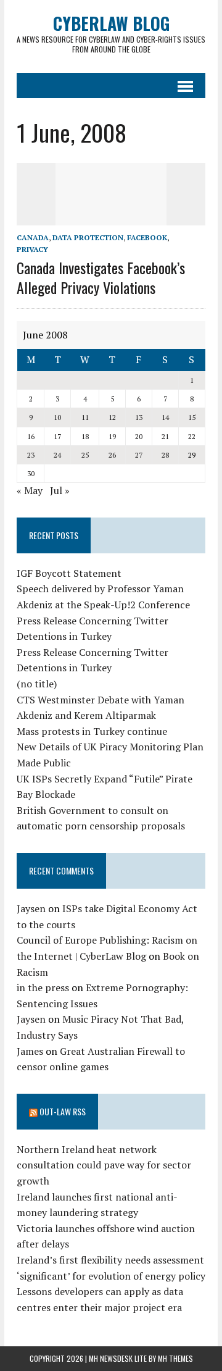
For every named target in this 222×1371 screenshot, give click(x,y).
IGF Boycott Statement (69, 573)
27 (138, 454)
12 (112, 417)
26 (112, 454)
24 (57, 454)
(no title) (37, 683)
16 (31, 436)
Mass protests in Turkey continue (92, 731)
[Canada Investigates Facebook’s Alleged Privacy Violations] (111, 217)
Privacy (32, 249)
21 (165, 436)
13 (138, 417)
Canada (33, 237)
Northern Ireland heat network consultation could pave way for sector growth (104, 1165)
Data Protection (87, 237)
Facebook (147, 237)
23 (31, 454)
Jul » (60, 490)
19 (112, 436)
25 (85, 454)
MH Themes (175, 1358)
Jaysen (31, 908)
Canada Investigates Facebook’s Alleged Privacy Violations (101, 277)
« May (30, 490)
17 (57, 436)
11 (85, 417)
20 (138, 436)
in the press (43, 987)
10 (57, 417)
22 (191, 436)
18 (85, 436)
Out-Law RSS (62, 1111)
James (30, 1051)
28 (165, 454)
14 (165, 417)
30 (31, 473)
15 (191, 417)
